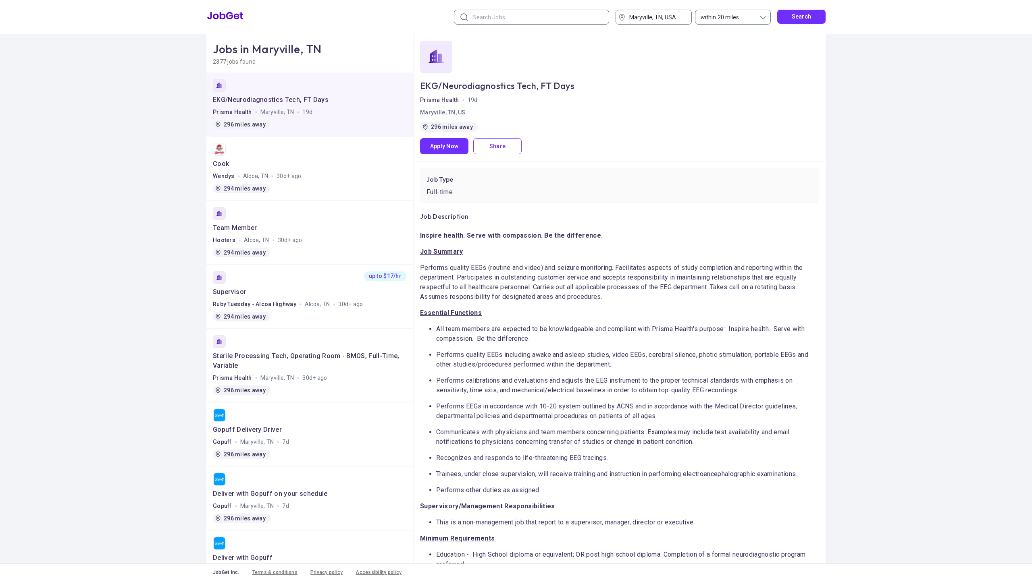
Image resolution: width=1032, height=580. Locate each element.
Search (801, 16)
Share (497, 146)
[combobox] (656, 17)
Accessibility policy (379, 572)
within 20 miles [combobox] (720, 17)
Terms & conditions (275, 572)
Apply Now (444, 146)
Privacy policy (326, 572)
